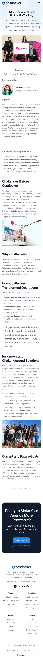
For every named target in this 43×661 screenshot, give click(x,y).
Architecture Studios (32, 604)
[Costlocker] (11, 3)
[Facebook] (27, 586)
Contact (32, 619)
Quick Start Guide (31, 626)
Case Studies (20, 70)
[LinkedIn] (15, 586)
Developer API (31, 633)
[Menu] (39, 3)
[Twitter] (19, 586)
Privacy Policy (26, 650)
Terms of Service (12, 650)
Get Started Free (21, 540)
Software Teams (31, 601)
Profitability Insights (11, 597)
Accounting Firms (32, 608)
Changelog (10, 630)
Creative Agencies (32, 597)
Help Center (31, 623)
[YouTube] (23, 586)
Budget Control (11, 604)
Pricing (11, 626)
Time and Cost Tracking (11, 601)
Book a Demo (11, 619)
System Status (31, 630)
